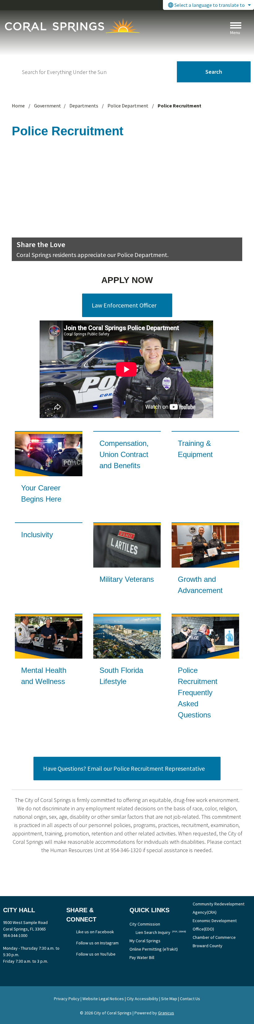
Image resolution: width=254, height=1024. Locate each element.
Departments (84, 105)
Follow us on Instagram (97, 943)
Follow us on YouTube (96, 954)
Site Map (169, 998)
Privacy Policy (67, 998)
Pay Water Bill (141, 957)
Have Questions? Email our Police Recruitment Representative (124, 768)
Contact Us (190, 998)
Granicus (166, 1013)
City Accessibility (142, 998)
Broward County (207, 945)
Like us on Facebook (95, 932)
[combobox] (208, 5)
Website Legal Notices (103, 998)
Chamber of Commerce (214, 937)
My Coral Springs (144, 940)
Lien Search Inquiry (161, 932)
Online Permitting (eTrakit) (153, 949)
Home (18, 105)
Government (47, 105)
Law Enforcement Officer (124, 305)
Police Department (128, 105)
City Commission (144, 924)
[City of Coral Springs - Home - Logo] (72, 25)
